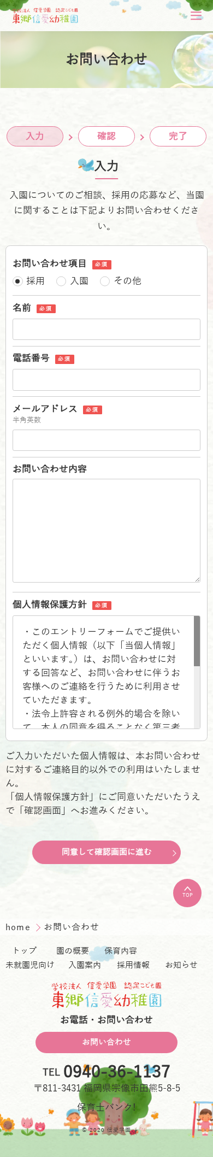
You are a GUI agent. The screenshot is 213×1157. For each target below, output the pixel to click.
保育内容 (120, 951)
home (19, 927)
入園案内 (84, 965)
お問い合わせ (106, 1042)
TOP (187, 895)
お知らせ (181, 965)
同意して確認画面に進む (107, 852)
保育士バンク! (106, 1107)
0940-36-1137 (116, 1072)
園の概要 (72, 951)
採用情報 (133, 965)
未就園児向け (30, 965)
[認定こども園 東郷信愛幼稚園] (45, 15)
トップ (24, 951)
